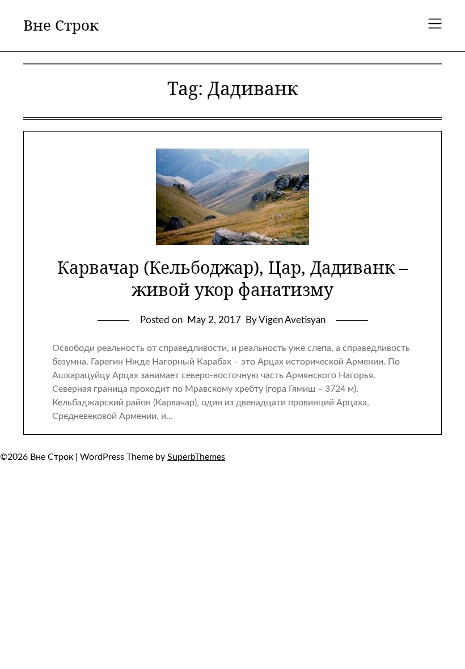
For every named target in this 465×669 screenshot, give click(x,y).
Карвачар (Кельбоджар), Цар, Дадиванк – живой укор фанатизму (232, 278)
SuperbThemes (196, 456)
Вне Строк (61, 25)
